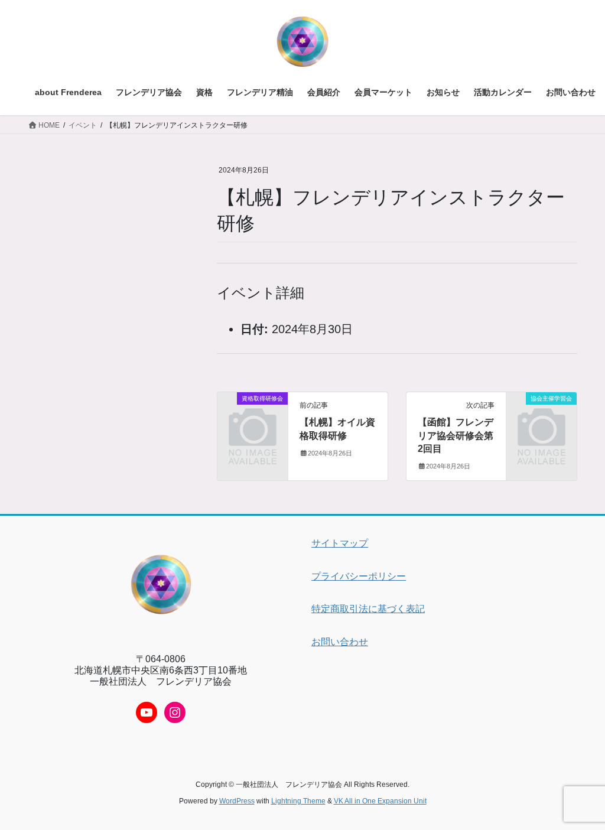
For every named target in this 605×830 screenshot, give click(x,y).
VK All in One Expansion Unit (380, 801)
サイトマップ (339, 543)
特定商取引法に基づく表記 (368, 609)
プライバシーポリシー (358, 576)
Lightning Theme (298, 801)
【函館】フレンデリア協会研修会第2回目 (455, 435)
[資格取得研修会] (252, 413)
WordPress (237, 801)
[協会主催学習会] (541, 413)
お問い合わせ (339, 642)
